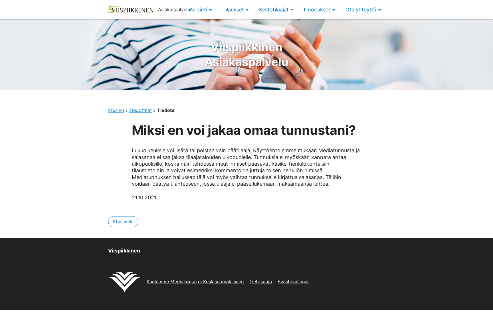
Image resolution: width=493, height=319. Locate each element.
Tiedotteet (140, 110)
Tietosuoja (260, 281)
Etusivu (116, 110)
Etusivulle (123, 221)
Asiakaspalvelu (246, 54)
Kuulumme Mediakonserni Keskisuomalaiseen (195, 281)
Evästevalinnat (293, 281)
